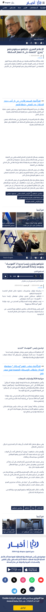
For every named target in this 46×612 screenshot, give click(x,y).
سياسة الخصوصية (12, 601)
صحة (19, 8)
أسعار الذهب (34, 8)
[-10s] (35, 276)
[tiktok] (23, 591)
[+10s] (40, 276)
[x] (14, 580)
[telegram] (14, 591)
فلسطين (12, 8)
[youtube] (41, 580)
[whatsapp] (32, 580)
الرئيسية (42, 8)
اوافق (23, 608)
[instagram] (23, 580)
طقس (5, 8)
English (7, 3)
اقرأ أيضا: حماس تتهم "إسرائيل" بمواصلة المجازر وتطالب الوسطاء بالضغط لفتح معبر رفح (23, 370)
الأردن (25, 8)
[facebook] (5, 580)
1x (10, 276)
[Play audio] (5, 276)
